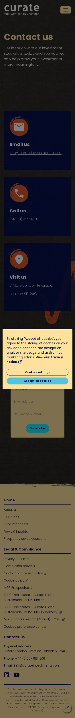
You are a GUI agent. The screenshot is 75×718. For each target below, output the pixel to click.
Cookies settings (37, 372)
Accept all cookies (37, 381)
